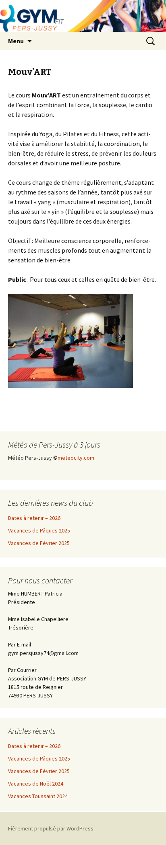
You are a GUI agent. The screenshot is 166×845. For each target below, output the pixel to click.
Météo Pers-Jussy (30, 457)
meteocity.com (76, 457)
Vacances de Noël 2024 (35, 783)
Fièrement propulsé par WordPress (50, 828)
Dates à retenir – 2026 (34, 518)
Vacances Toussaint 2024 (38, 796)
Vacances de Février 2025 (39, 543)
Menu (16, 41)
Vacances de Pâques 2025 (39, 530)
